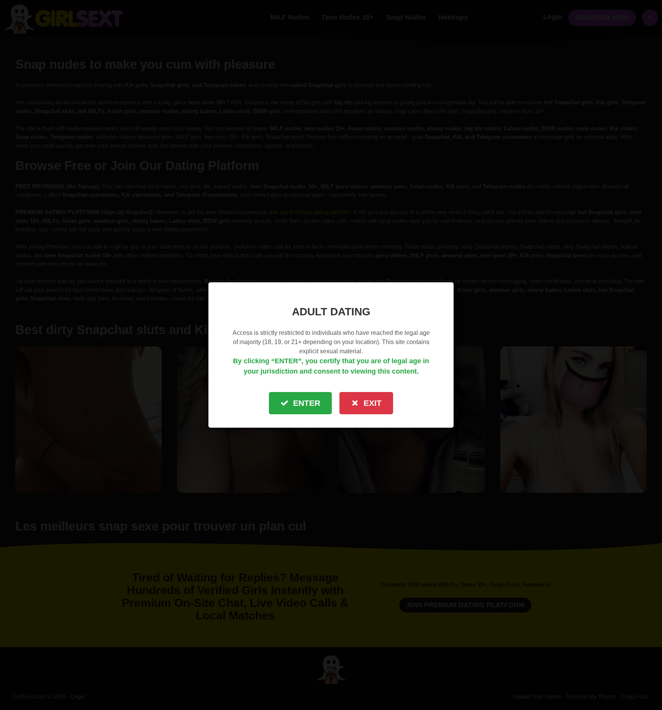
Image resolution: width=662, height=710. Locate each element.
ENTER (306, 403)
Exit (373, 403)
